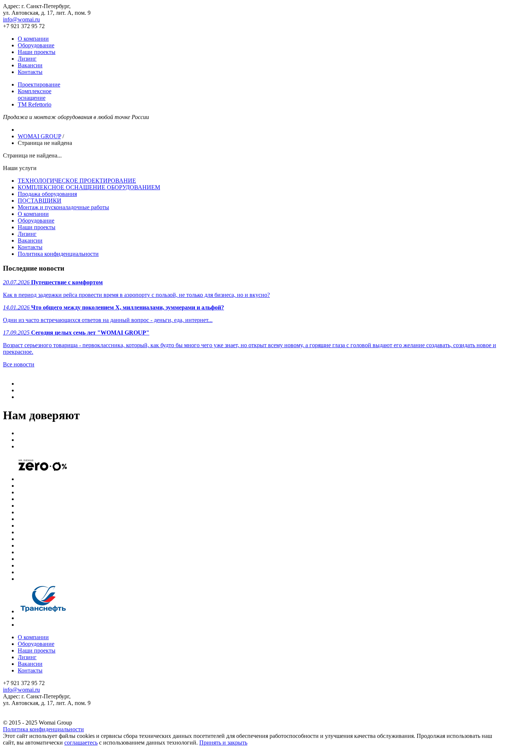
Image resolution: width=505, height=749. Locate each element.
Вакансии (30, 65)
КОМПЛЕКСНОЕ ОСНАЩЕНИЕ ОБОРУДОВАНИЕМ (89, 187)
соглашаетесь (81, 742)
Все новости (18, 364)
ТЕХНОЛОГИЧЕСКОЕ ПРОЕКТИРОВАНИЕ (77, 180)
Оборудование (36, 45)
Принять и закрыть (223, 742)
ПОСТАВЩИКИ (39, 200)
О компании (33, 38)
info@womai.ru (21, 19)
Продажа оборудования (47, 194)
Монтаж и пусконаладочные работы (63, 207)
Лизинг (27, 58)
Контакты (30, 72)
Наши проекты (36, 52)
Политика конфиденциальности (58, 254)
